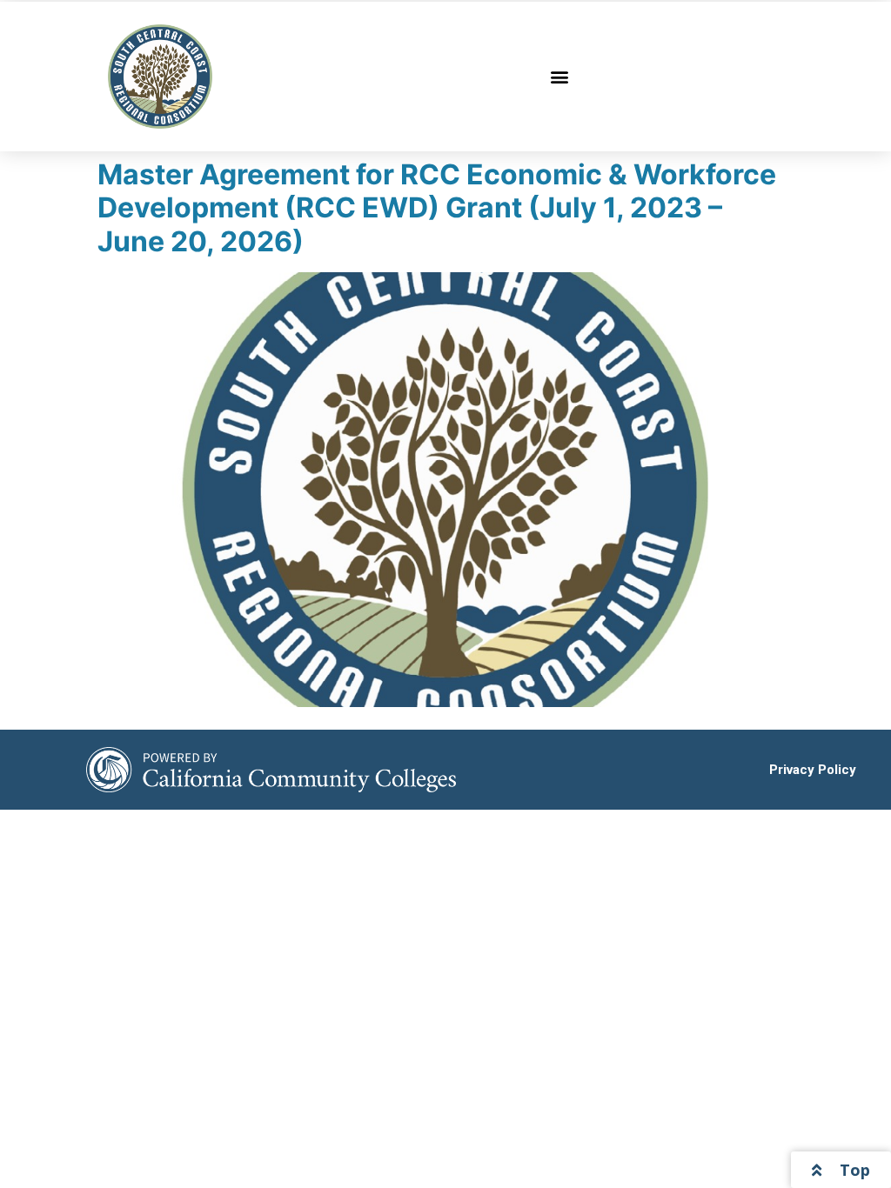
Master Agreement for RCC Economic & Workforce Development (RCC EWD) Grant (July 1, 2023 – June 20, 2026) (436, 207)
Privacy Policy (812, 770)
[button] (560, 77)
